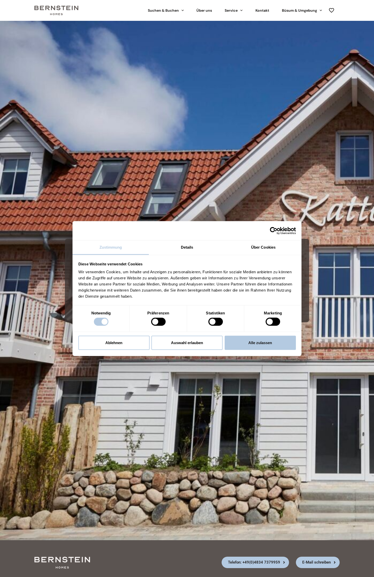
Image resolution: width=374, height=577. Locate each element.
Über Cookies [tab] (263, 247)
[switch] (158, 322)
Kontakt (262, 10)
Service (231, 10)
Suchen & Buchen (163, 10)
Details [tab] (187, 247)
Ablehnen (113, 342)
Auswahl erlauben (187, 342)
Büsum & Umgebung (299, 10)
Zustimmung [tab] (110, 247)
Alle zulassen (260, 342)
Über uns (204, 10)
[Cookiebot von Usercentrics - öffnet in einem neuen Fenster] (273, 230)
